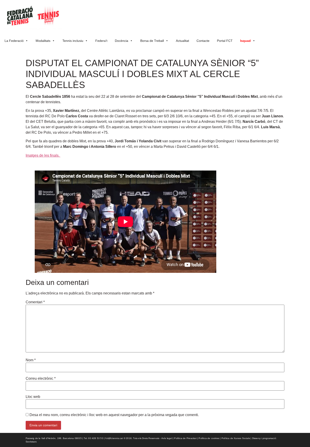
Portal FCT (225, 41)
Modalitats (43, 41)
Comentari (35, 302)
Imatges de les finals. (43, 155)
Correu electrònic (41, 378)
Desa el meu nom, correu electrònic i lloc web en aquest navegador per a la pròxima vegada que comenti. (114, 415)
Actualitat (182, 41)
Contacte (203, 41)
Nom (31, 360)
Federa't (101, 41)
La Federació (14, 41)
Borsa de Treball (152, 41)
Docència (121, 41)
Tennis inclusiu (72, 41)
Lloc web (33, 397)
